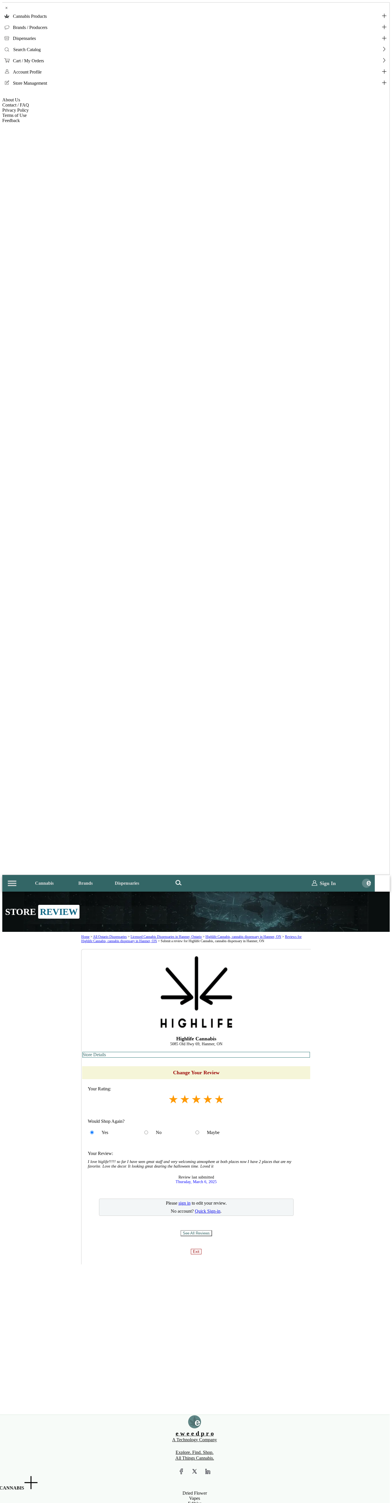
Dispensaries (24, 38)
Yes (105, 1132)
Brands (85, 883)
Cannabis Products (30, 16)
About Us (11, 99)
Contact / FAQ (15, 105)
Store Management (30, 83)
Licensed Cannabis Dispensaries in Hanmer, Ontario (166, 937)
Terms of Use (14, 115)
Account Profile (27, 71)
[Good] (196, 1099)
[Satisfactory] (185, 1099)
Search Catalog (27, 49)
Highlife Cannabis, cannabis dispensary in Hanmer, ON (243, 937)
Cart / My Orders (28, 60)
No (159, 1132)
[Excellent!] (219, 1099)
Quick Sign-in (207, 1211)
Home (85, 937)
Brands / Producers (30, 27)
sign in (184, 1203)
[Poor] (173, 1099)
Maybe (213, 1132)
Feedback (11, 120)
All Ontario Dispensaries (110, 937)
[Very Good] (208, 1099)
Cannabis (44, 883)
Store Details (94, 1054)
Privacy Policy (15, 110)
